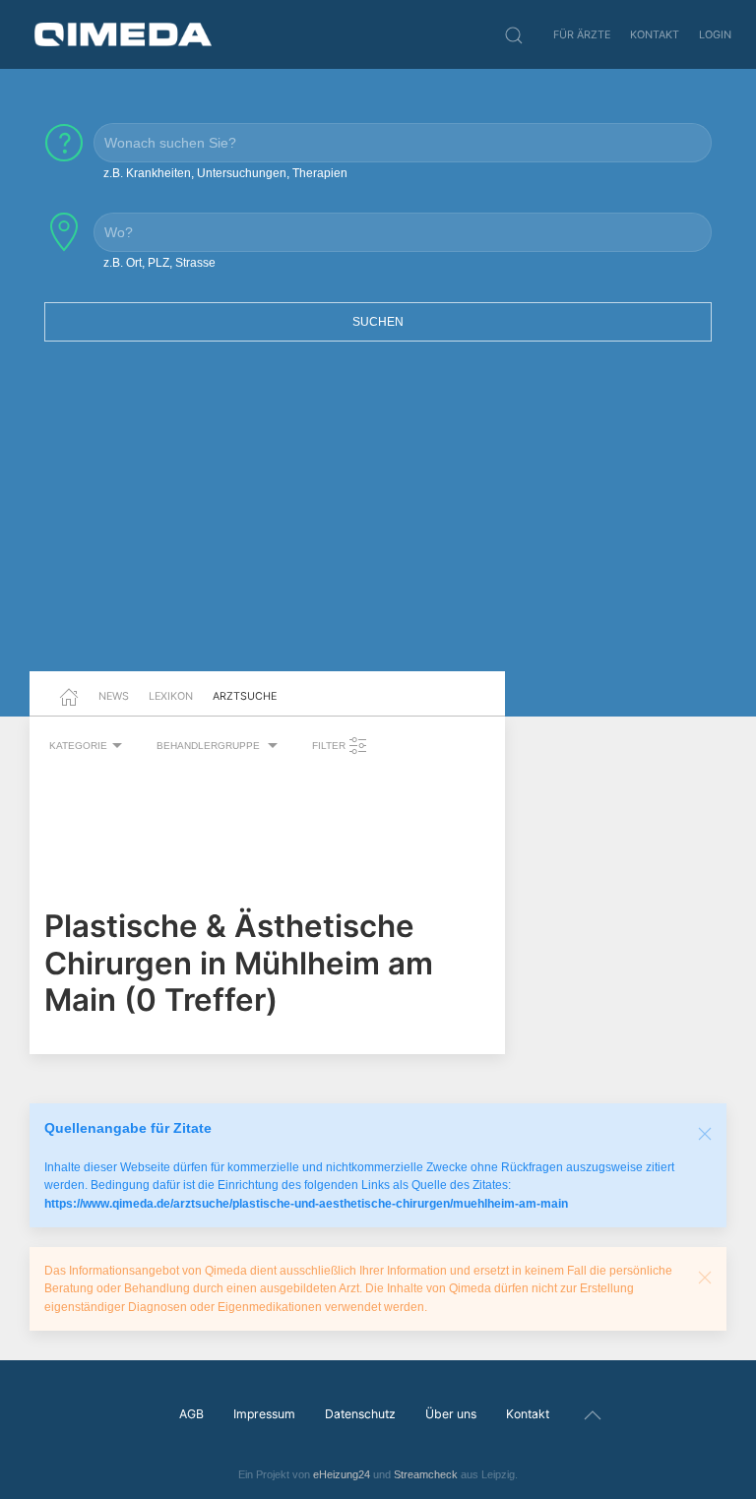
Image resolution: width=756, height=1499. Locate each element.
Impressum (264, 1413)
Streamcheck (426, 1474)
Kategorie (78, 745)
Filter (330, 745)
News (113, 696)
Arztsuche (245, 696)
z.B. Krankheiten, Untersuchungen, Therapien (225, 173)
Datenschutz (360, 1413)
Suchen (378, 322)
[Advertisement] (378, 518)
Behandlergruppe (210, 745)
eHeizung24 (341, 1474)
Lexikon (171, 696)
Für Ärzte (581, 34)
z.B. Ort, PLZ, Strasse (159, 263)
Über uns (450, 1413)
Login (715, 34)
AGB (191, 1413)
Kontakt (654, 34)
